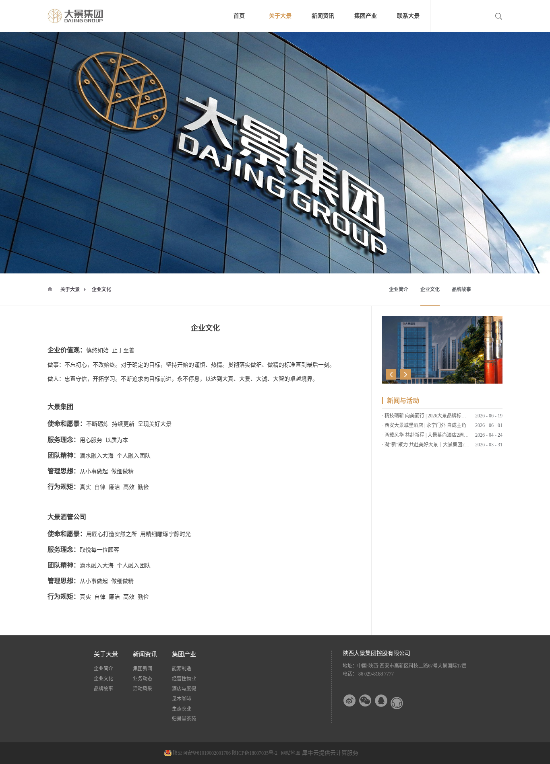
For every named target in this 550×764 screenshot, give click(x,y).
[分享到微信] (365, 700)
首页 (239, 16)
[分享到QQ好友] (381, 700)
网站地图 (289, 753)
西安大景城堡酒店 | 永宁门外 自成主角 (425, 417)
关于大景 (70, 289)
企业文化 (101, 289)
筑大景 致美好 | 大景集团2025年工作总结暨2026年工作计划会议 (452, 446)
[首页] (50, 288)
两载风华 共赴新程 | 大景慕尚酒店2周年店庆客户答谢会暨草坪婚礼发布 (460, 427)
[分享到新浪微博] (349, 700)
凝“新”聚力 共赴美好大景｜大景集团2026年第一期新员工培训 (450, 437)
